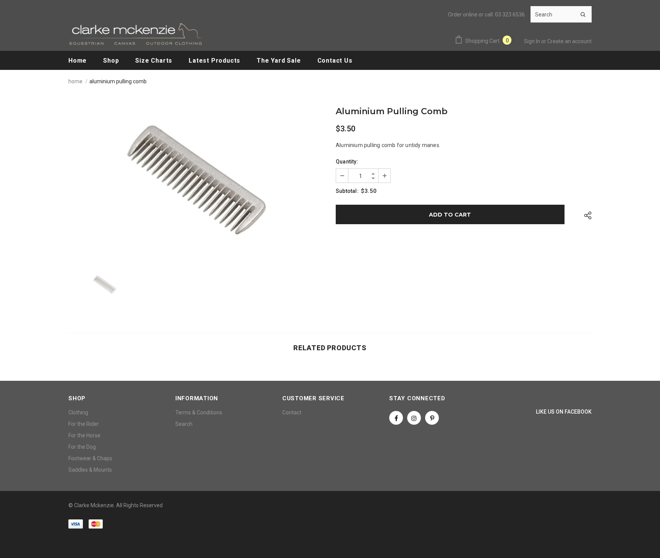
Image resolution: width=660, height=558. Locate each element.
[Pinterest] (432, 418)
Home (75, 81)
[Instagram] (414, 418)
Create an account (569, 41)
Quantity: (347, 162)
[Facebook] (396, 418)
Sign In (532, 41)
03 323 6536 (510, 14)
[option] (196, 180)
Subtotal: (347, 191)
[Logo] (135, 34)
